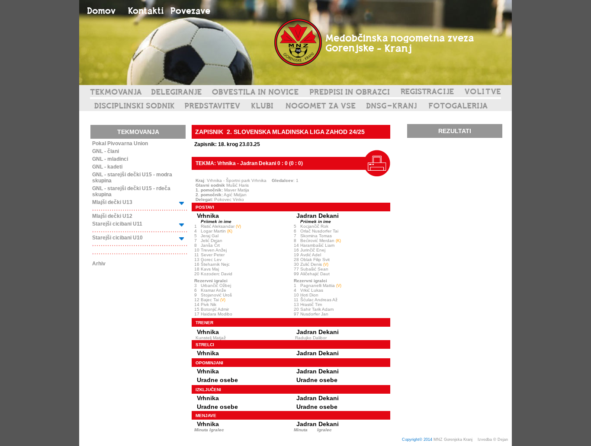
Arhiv (99, 264)
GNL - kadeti (107, 167)
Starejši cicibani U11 (117, 224)
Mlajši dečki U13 (112, 202)
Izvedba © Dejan (493, 439)
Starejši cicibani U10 (117, 238)
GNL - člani (105, 151)
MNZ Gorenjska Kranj (453, 439)
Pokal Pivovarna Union (120, 143)
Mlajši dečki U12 (112, 216)
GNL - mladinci (110, 159)
